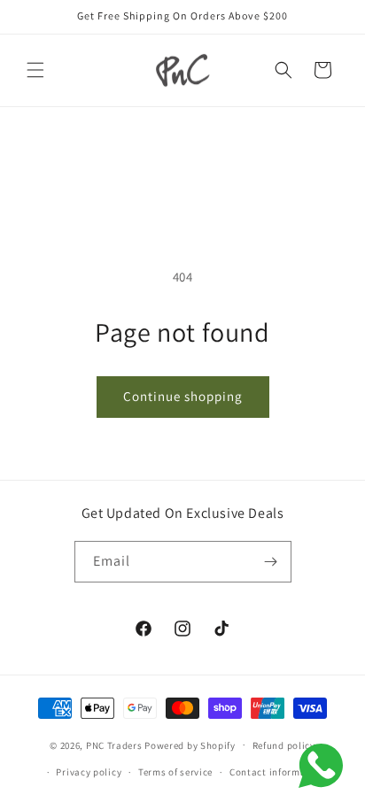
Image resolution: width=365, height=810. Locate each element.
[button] (35, 69)
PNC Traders (114, 744)
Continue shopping (183, 396)
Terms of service (175, 772)
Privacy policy (88, 772)
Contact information (277, 772)
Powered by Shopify (190, 744)
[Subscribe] (271, 561)
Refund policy (283, 745)
